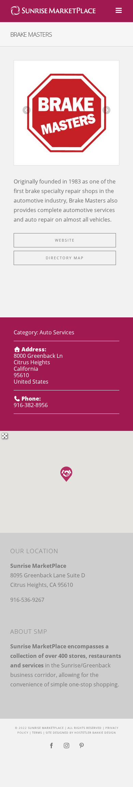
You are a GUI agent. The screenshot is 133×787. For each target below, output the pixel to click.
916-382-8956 (31, 405)
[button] (66, 474)
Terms (37, 732)
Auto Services (57, 332)
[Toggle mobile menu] (119, 10)
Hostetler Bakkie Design (95, 732)
